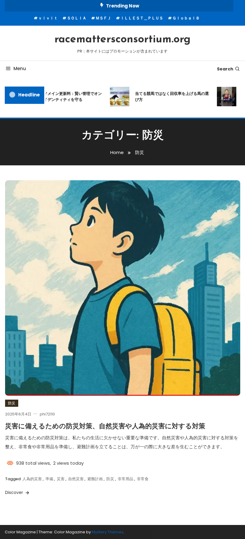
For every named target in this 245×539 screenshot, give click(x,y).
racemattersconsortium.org (122, 39)
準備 (49, 479)
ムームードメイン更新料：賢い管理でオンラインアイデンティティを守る (61, 96)
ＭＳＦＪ (103, 18)
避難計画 (95, 479)
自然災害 (76, 479)
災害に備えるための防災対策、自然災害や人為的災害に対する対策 (105, 426)
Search (225, 69)
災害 (61, 479)
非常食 (142, 479)
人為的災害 (32, 479)
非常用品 (125, 479)
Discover (14, 492)
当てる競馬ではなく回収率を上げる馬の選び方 (168, 96)
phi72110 (47, 414)
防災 (11, 403)
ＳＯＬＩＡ (76, 18)
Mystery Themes (107, 532)
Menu (19, 68)
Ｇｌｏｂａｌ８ (186, 18)
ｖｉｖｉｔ (48, 18)
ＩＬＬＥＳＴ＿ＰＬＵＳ (141, 18)
